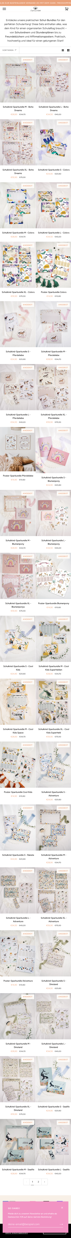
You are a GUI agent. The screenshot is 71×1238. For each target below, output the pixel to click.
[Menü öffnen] (8, 9)
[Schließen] (63, 1206)
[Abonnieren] (58, 1224)
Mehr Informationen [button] (16, 1232)
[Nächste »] (44, 1182)
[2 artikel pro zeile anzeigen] (68, 50)
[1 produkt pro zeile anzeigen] (63, 50)
